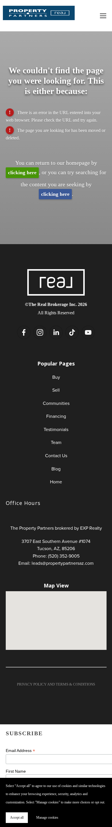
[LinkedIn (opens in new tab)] (56, 332)
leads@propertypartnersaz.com (63, 563)
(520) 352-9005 (64, 556)
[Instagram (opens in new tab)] (40, 332)
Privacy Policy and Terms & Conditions (56, 684)
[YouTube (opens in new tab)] (88, 332)
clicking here (22, 172)
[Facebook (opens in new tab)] (24, 332)
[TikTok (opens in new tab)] (72, 332)
